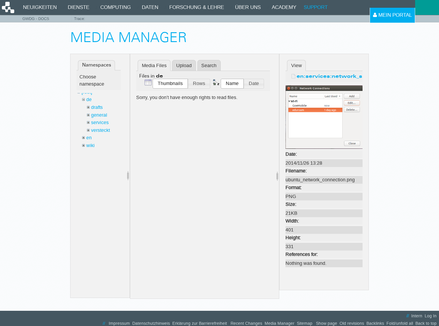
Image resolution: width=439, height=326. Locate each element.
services (100, 122)
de (89, 99)
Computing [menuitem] (115, 7)
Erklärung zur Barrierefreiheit (199, 323)
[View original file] (324, 116)
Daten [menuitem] (150, 7)
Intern (416, 316)
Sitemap (304, 323)
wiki (90, 145)
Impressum (119, 323)
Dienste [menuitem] (78, 7)
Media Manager (279, 323)
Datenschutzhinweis (151, 323)
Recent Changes (246, 323)
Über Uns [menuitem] (248, 7)
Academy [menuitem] (284, 7)
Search (209, 65)
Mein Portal (394, 15)
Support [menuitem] (316, 7)
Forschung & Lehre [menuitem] (196, 7)
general (99, 115)
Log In (431, 316)
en (89, 137)
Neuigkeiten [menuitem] (40, 7)
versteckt (100, 130)
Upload (184, 65)
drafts (97, 107)
